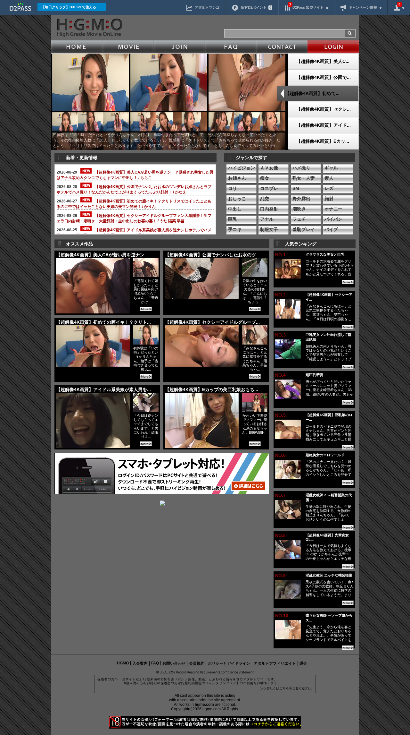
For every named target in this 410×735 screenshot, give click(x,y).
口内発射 (269, 208)
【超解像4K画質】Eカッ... (322, 141)
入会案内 (140, 663)
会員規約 (196, 663)
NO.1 (280, 254)
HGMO (123, 663)
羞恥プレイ (303, 229)
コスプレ (269, 188)
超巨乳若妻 (314, 375)
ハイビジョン (241, 167)
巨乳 (232, 219)
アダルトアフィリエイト (275, 663)
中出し (235, 208)
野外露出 (301, 198)
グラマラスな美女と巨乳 (325, 254)
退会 (303, 663)
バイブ (331, 229)
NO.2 (280, 294)
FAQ (230, 46)
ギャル (331, 167)
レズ (328, 188)
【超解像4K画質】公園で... (323, 77)
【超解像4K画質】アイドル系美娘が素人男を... (103, 389)
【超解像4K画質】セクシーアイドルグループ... (212, 322)
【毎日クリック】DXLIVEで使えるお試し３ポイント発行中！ (73, 7)
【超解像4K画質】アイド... (323, 125)
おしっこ (237, 198)
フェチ (299, 219)
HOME (76, 46)
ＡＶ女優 (269, 167)
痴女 (264, 178)
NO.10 (281, 615)
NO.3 (280, 335)
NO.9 (280, 575)
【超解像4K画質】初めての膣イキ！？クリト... (103, 322)
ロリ (232, 188)
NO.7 (280, 495)
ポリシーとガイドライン (229, 663)
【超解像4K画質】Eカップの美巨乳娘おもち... (211, 389)
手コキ (235, 229)
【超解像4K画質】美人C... (322, 61)
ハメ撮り (301, 167)
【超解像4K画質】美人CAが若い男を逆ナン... (102, 254)
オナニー (333, 208)
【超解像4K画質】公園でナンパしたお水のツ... (212, 254)
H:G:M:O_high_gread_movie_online (89, 27)
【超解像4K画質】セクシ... (323, 109)
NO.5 (280, 415)
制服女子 (269, 229)
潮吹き (299, 208)
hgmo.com (204, 704)
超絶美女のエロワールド (325, 455)
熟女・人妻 (303, 178)
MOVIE (128, 46)
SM (295, 188)
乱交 (264, 198)
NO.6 (280, 455)
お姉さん (237, 178)
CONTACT (282, 46)
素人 (328, 178)
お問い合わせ (173, 663)
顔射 (328, 198)
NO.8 (280, 535)
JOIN (179, 46)
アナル (267, 219)
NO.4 (280, 375)
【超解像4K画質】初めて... (312, 93)
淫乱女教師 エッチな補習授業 (329, 575)
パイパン (333, 219)
